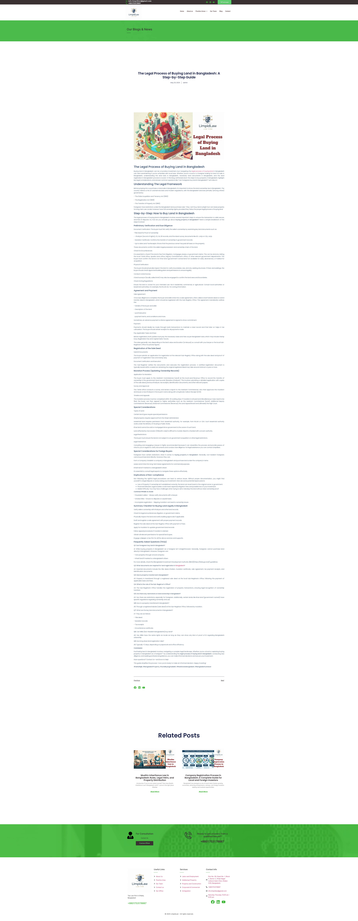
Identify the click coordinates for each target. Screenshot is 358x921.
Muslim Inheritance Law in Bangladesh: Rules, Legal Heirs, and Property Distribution (155, 778)
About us (190, 11)
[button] (201, 11)
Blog (220, 11)
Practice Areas (200, 11)
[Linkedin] (210, 2)
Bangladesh (179, 565)
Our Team (213, 11)
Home (182, 11)
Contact (227, 11)
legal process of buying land (202, 171)
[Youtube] (214, 2)
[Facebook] (207, 2)
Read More (154, 791)
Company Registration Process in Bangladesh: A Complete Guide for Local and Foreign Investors (203, 778)
